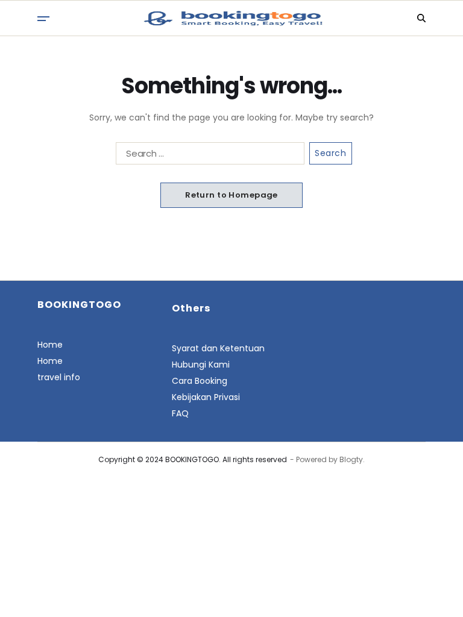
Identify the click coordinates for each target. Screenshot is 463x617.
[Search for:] (207, 155)
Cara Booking (199, 381)
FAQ (180, 413)
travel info (58, 377)
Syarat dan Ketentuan (218, 348)
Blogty (351, 459)
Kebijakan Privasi (206, 397)
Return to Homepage (231, 195)
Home (50, 345)
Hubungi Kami (201, 365)
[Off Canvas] (43, 18)
